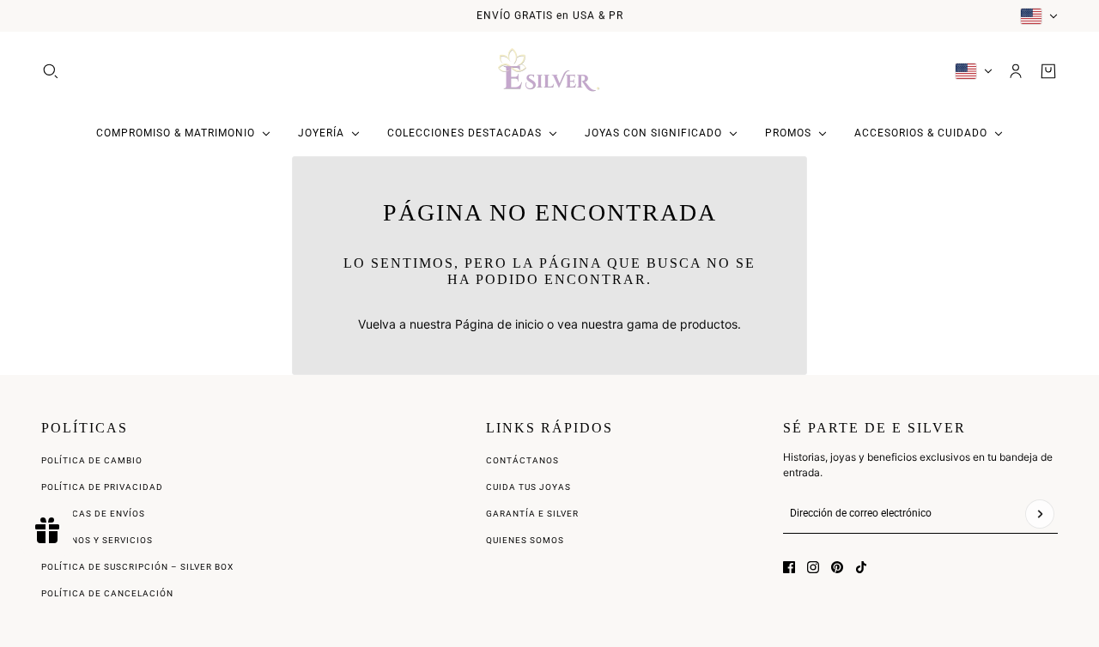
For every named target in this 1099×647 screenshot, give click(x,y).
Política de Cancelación (107, 593)
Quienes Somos (525, 540)
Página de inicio (499, 324)
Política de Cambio (92, 460)
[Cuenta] (1015, 71)
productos (709, 324)
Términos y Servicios (97, 540)
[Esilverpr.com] (549, 71)
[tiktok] (861, 567)
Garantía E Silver (532, 513)
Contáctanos (522, 460)
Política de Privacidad (102, 487)
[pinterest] (837, 567)
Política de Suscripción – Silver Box (137, 566)
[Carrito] (1048, 71)
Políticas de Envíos (93, 513)
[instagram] (813, 567)
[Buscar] (50, 71)
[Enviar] (1039, 514)
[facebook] (789, 567)
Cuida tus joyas (528, 487)
